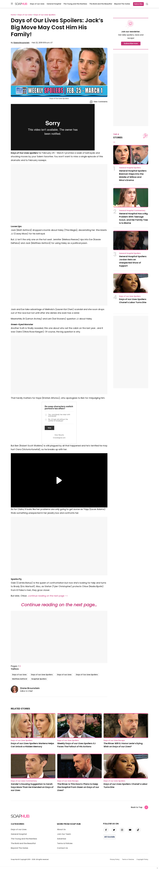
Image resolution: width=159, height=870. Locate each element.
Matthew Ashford (19, 679)
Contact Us (62, 848)
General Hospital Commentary (132, 210)
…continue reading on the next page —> (47, 595)
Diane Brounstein (21, 42)
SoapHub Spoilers (38, 679)
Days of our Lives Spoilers (42, 674)
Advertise (61, 838)
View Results (59, 435)
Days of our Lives (37, 4)
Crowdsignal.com (59, 438)
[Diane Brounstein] (15, 689)
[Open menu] (12, 3)
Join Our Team (64, 834)
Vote (49, 428)
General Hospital (54, 4)
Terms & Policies (65, 843)
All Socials (109, 836)
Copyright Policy (142, 859)
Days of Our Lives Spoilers (87, 674)
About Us (61, 829)
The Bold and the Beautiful (100, 4)
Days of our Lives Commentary (24, 781)
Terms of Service (128, 859)
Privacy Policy (114, 859)
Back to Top (136, 807)
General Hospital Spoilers (130, 168)
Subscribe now (131, 43)
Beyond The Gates (122, 4)
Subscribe (138, 4)
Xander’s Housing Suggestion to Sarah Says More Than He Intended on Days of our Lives (32, 787)
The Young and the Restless (75, 4)
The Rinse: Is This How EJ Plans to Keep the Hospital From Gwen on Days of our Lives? (78, 787)
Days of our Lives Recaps (114, 740)
